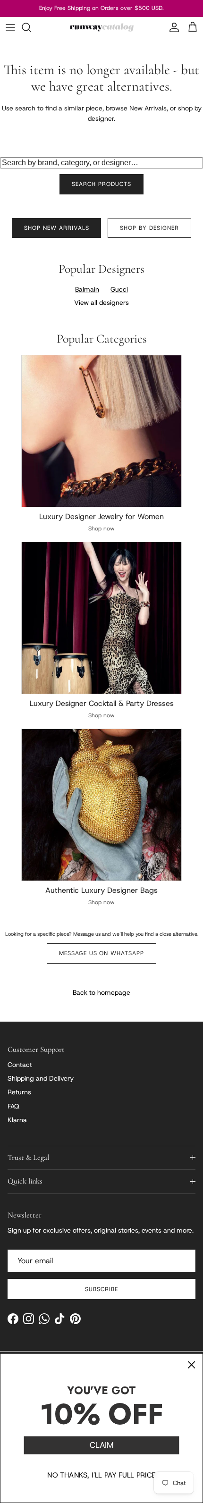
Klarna (17, 1120)
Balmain (87, 289)
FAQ (13, 1106)
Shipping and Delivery (41, 1078)
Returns (19, 1092)
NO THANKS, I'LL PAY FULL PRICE (101, 1474)
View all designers (101, 302)
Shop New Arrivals (56, 228)
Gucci (119, 289)
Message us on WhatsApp (101, 953)
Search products (101, 184)
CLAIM (102, 1445)
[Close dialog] (191, 1365)
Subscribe (101, 1289)
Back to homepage (101, 992)
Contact (20, 1064)
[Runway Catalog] (102, 27)
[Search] (31, 27)
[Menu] (10, 27)
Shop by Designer (149, 228)
